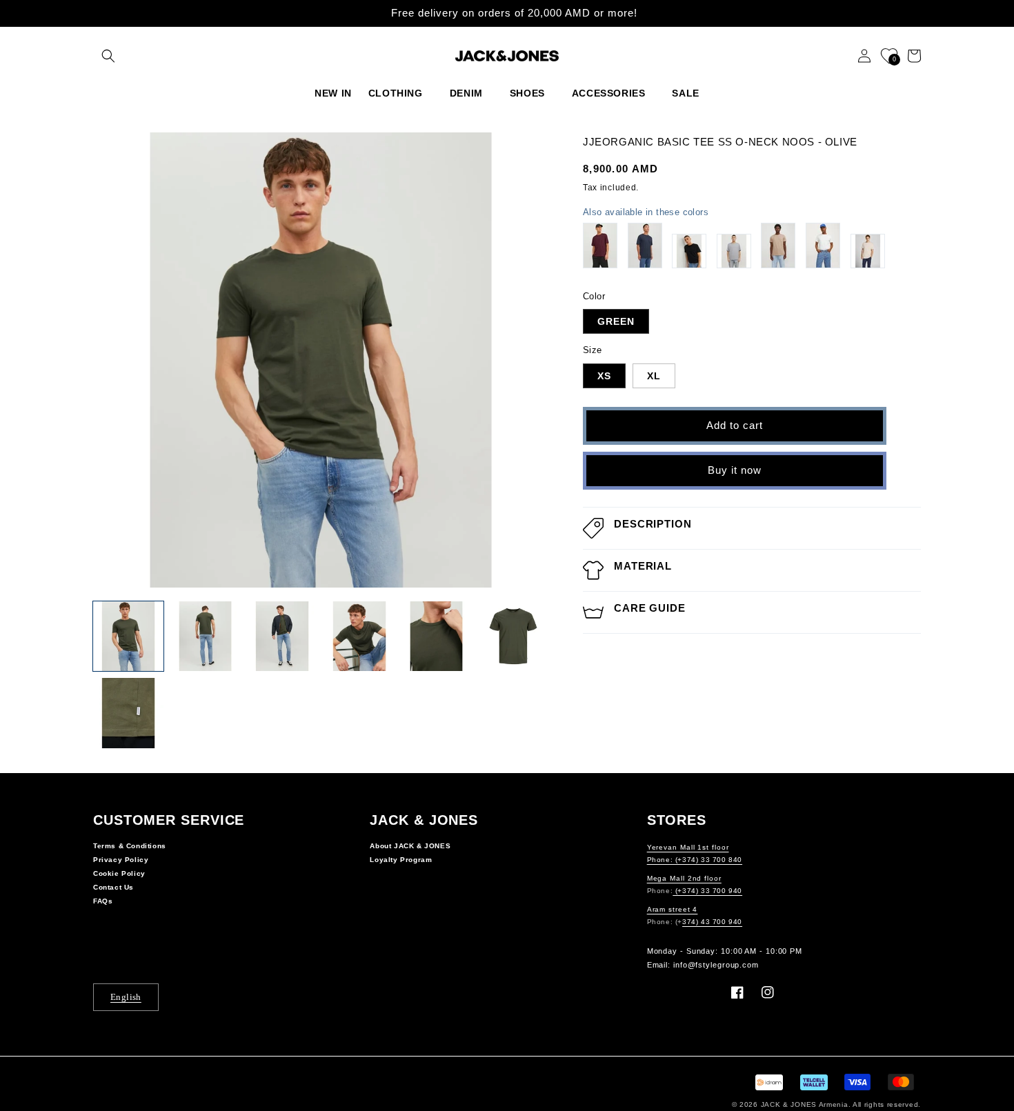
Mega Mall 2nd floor (684, 878)
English (125, 997)
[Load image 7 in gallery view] (128, 713)
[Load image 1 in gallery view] (128, 636)
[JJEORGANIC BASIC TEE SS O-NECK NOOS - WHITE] (823, 245)
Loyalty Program (401, 859)
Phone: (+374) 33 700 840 (694, 859)
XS (604, 375)
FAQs (102, 901)
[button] (108, 56)
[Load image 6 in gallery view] (513, 636)
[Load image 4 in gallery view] (359, 636)
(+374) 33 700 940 (707, 890)
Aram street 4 (672, 909)
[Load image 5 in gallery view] (436, 636)
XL (654, 375)
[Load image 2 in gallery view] (205, 636)
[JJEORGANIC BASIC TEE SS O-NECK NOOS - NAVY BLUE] (645, 245)
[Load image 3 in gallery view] (282, 636)
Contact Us (113, 887)
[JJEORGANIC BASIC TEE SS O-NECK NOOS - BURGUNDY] (600, 245)
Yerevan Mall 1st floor (688, 847)
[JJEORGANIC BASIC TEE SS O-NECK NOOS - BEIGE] (778, 245)
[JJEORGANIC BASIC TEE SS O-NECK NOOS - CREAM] (868, 251)
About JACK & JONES (410, 846)
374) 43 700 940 (712, 921)
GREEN (616, 321)
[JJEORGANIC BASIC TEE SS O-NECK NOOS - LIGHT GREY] (734, 251)
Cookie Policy (119, 873)
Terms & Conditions (129, 846)
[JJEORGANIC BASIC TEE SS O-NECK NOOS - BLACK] (689, 251)
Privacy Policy (120, 859)
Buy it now (735, 470)
